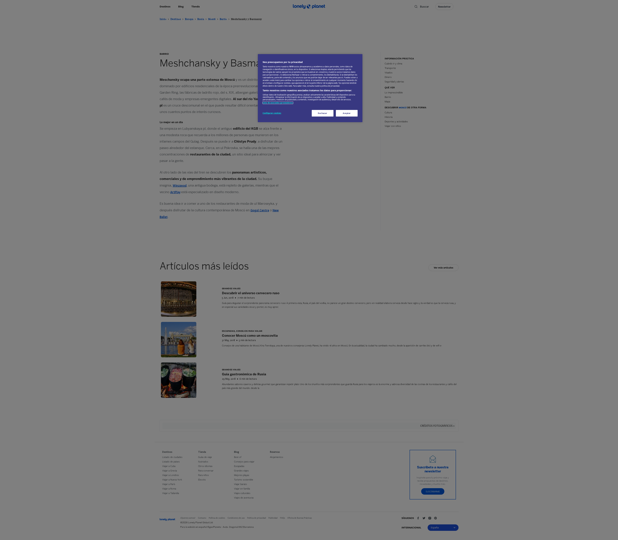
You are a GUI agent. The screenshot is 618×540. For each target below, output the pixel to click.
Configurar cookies (272, 113)
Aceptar (347, 113)
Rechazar (322, 113)
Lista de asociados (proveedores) (278, 103)
